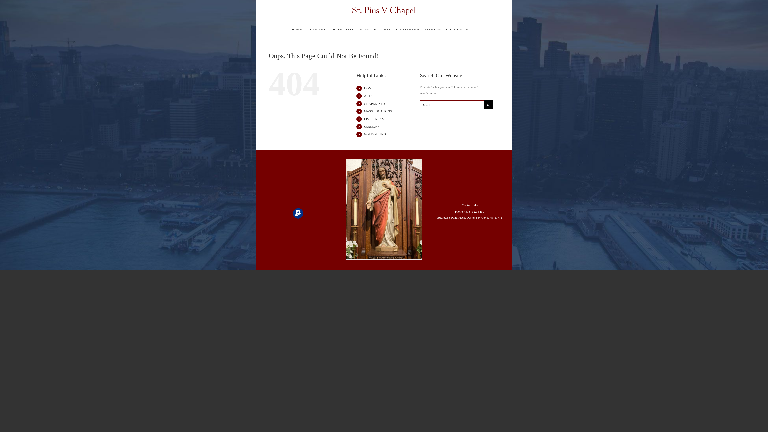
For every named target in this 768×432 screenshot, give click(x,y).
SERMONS (371, 126)
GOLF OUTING (375, 134)
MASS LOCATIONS (378, 111)
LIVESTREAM (374, 119)
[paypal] (298, 213)
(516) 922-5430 (474, 211)
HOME (369, 88)
